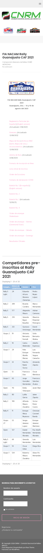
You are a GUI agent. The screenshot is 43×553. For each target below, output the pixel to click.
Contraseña (8, 499)
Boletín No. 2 (14, 194)
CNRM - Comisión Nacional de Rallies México (21, 544)
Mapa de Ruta (14, 141)
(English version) (23, 124)
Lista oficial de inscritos (18, 169)
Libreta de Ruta (15, 155)
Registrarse (6, 527)
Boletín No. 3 (14, 199)
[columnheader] (7, 287)
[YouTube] (31, 3)
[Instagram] (27, 3)
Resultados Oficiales (17, 241)
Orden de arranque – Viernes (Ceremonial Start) (20, 223)
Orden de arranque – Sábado (20, 230)
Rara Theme (30, 547)
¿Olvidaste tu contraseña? (12, 530)
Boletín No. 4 (14, 208)
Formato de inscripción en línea (21, 163)
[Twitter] (22, 3)
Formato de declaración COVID (21, 180)
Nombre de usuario (11, 488)
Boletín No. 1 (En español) (19, 185)
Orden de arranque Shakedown (16, 215)
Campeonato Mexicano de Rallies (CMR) (17, 62)
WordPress (15, 549)
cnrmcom (8, 67)
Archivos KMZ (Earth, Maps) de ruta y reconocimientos (20, 144)
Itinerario (12, 132)
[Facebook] (18, 3)
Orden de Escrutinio (17, 174)
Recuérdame (10, 509)
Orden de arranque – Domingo (21, 235)
